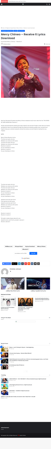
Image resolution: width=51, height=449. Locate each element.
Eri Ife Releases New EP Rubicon (16, 365)
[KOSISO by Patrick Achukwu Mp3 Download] (8, 302)
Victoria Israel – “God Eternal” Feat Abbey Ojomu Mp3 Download (25, 309)
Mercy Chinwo (21, 30)
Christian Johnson (6, 44)
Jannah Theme (23, 435)
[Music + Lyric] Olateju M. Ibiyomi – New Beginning (21, 347)
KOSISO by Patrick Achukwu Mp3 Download (7, 308)
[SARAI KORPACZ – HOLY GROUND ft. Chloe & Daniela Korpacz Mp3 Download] (4, 380)
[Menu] (1, 4)
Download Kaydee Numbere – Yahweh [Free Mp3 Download (42, 299)
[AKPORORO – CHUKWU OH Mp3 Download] (4, 392)
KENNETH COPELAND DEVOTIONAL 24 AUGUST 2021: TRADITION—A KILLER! (18, 396)
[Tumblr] (22, 263)
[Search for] (49, 4)
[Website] (10, 271)
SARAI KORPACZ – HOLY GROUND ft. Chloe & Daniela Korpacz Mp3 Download (27, 379)
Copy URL (33, 253)
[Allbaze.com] (26, 4)
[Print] (38, 263)
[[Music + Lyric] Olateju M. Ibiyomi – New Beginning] (4, 349)
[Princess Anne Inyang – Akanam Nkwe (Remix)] (4, 355)
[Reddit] (29, 263)
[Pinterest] (25, 263)
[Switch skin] (47, 4)
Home (3, 27)
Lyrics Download (30, 246)
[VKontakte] (32, 263)
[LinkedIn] (19, 263)
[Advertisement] (25, 17)
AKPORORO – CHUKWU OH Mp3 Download (19, 390)
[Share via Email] (35, 263)
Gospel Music (19, 246)
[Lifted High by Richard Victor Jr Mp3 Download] (4, 386)
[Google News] (25, 258)
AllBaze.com (9, 246)
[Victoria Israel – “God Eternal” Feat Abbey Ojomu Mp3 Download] (25, 302)
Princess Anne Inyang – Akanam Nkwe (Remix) (20, 353)
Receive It (25, 249)
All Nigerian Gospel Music (10, 27)
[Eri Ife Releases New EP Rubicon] (4, 366)
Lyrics (15, 30)
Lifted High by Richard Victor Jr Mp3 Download (20, 384)
